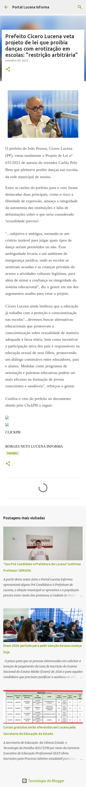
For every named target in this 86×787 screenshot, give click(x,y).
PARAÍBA (12, 453)
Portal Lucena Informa (30, 7)
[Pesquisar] (79, 7)
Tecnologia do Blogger (45, 781)
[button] (8, 70)
